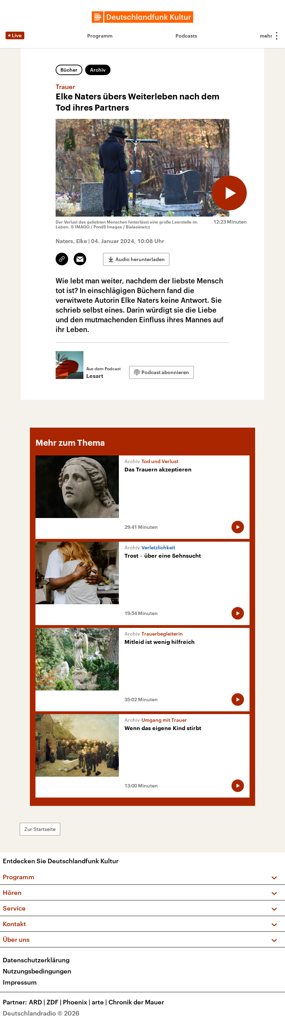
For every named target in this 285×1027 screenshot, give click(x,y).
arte (99, 1002)
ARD (37, 1002)
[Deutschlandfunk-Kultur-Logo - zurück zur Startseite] (142, 17)
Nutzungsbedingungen (37, 971)
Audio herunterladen (140, 259)
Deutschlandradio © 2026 (41, 1013)
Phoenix (76, 1002)
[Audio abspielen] (229, 193)
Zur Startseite (40, 829)
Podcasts (186, 36)
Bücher (69, 70)
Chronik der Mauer (136, 1002)
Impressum (20, 982)
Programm (100, 36)
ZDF (54, 1002)
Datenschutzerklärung (36, 960)
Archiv (98, 70)
